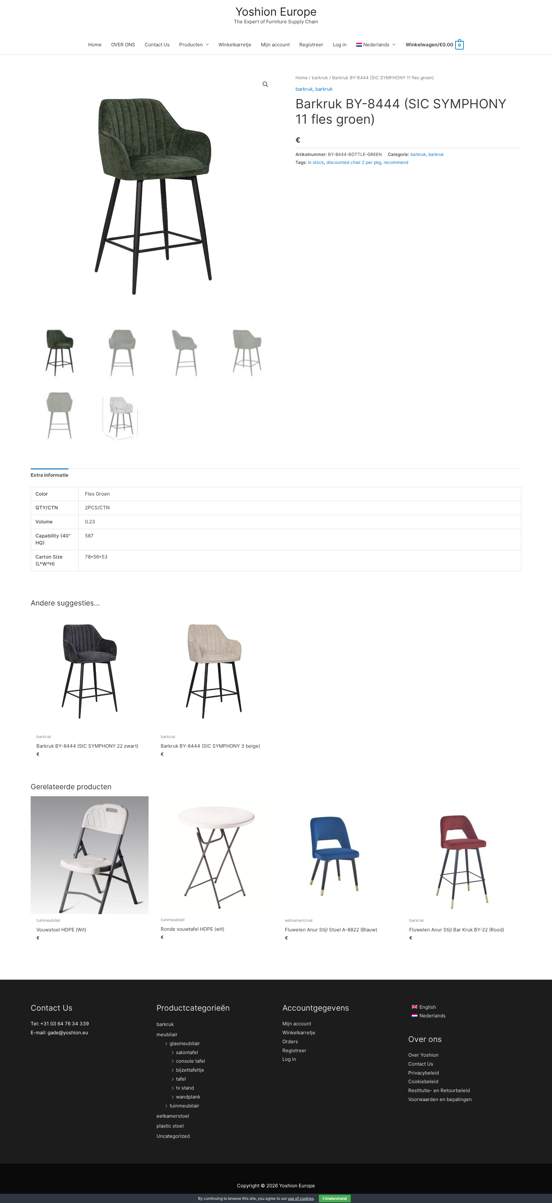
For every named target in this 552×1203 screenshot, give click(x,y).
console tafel (190, 1061)
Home (95, 45)
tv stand (185, 1088)
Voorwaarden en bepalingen (440, 1099)
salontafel (187, 1052)
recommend (396, 162)
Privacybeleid (423, 1073)
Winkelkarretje (234, 45)
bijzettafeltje (190, 1070)
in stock (316, 162)
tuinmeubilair (184, 1106)
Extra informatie (49, 475)
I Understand (335, 1198)
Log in (340, 45)
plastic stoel (170, 1126)
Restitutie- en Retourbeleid (439, 1090)
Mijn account (275, 45)
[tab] (49, 475)
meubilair (167, 1034)
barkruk (320, 77)
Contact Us (157, 45)
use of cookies (301, 1198)
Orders (290, 1041)
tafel (181, 1079)
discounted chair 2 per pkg (353, 162)
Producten (191, 45)
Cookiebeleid (423, 1081)
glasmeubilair (185, 1043)
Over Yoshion (423, 1055)
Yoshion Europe (276, 11)
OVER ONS (123, 45)
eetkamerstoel (173, 1116)
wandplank (188, 1097)
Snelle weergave (90, 725)
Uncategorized (173, 1136)
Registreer (311, 45)
